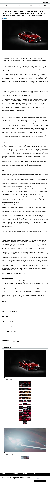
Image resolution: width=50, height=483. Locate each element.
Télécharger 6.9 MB (9, 379)
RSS (24, 474)
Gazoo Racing (42, 5)
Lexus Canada (4, 474)
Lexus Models (7, 462)
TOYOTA (19, 5)
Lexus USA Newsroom (15, 474)
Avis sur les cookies (35, 474)
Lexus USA (3, 475)
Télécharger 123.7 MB (9, 454)
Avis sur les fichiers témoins (5, 481)
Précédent (4, 464)
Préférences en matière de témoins (37, 475)
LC (9, 462)
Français (3, 462)
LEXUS (30, 5)
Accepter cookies (40, 480)
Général (7, 5)
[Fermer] (47, 477)
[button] (21, 382)
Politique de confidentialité (26, 480)
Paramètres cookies (40, 478)
